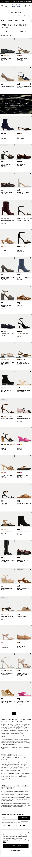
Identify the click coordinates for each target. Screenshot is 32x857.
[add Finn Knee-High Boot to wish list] (15, 541)
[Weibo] (27, 825)
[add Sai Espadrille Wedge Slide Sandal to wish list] (15, 682)
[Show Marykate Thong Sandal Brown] (18, 472)
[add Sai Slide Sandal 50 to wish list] (15, 230)
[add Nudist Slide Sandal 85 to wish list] (15, 626)
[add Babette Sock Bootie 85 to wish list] (15, 201)
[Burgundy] (18, 557)
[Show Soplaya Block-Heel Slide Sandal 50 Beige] (2, 359)
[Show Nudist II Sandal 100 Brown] (8, 670)
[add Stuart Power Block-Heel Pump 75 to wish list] (15, 258)
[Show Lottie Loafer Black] (21, 161)
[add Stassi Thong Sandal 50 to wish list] (15, 597)
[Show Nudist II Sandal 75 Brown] (2, 416)
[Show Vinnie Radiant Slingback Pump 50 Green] (18, 359)
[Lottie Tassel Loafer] (8, 321)
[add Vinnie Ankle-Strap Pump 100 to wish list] (31, 315)
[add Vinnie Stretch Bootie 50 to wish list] (15, 117)
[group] (2, 16)
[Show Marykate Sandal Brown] (2, 529)
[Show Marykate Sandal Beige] (5, 529)
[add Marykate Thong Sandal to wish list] (31, 456)
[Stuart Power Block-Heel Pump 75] (8, 265)
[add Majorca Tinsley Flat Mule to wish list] (31, 484)
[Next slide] (29, 15)
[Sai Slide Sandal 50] (8, 236)
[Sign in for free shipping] (6, 6)
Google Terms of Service (11, 822)
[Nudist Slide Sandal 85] (8, 632)
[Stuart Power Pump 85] (8, 74)
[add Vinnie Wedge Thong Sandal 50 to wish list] (31, 682)
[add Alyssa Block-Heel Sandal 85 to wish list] (15, 428)
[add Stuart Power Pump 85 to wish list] (15, 67)
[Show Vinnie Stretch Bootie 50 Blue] (2, 133)
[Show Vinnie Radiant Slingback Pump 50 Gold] (21, 359)
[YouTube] (24, 825)
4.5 (7, 15)
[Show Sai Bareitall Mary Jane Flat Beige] (5, 55)
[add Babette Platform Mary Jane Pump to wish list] (31, 654)
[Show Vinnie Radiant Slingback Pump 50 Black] (24, 359)
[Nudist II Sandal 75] (8, 406)
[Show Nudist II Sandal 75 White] (8, 416)
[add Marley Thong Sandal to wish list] (31, 371)
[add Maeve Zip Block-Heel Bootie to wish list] (31, 512)
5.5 (19, 15)
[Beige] (2, 642)
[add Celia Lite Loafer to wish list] (31, 541)
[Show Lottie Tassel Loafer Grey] (5, 331)
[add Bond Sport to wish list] (31, 286)
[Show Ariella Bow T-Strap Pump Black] (21, 416)
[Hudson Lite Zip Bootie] (8, 378)
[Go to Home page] (16, 6)
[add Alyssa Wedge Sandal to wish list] (31, 67)
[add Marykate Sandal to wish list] (15, 512)
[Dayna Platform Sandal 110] (8, 293)
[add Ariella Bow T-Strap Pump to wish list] (31, 399)
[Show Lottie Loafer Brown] (18, 161)
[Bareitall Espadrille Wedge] (8, 576)
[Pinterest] (20, 825)
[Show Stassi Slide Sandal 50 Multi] (18, 133)
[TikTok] (16, 825)
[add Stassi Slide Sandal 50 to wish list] (31, 117)
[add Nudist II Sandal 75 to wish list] (31, 201)
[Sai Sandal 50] (8, 491)
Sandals (10, 20)
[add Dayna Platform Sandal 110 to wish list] (15, 286)
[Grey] (2, 161)
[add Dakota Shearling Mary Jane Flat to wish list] (31, 626)
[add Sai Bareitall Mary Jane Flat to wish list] (15, 39)
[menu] (2, 6)
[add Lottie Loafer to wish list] (31, 145)
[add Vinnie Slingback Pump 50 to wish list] (31, 39)
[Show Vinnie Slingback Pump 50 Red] (21, 55)
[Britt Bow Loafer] (8, 180)
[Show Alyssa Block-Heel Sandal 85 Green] (5, 444)
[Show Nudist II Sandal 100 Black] (5, 670)
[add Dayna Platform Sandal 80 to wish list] (15, 145)
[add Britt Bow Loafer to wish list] (15, 173)
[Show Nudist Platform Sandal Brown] (24, 246)
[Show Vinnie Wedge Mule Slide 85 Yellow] (21, 444)
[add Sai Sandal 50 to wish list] (15, 484)
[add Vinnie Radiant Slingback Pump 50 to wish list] (31, 343)
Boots (2, 20)
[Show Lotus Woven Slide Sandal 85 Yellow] (2, 472)
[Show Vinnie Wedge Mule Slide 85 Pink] (18, 444)
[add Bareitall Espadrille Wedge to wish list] (15, 569)
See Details (28, 1)
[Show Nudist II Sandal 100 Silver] (2, 670)
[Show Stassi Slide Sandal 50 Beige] (21, 133)
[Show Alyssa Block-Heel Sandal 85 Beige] (11, 444)
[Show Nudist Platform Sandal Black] (18, 246)
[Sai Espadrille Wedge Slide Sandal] (8, 689)
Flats (23, 20)
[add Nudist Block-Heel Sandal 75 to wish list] (31, 173)
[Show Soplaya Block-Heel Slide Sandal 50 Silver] (5, 359)
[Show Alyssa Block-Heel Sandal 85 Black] (2, 444)
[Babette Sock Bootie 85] (8, 208)
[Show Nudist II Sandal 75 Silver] (11, 416)
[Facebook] (9, 825)
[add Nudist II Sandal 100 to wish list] (15, 654)
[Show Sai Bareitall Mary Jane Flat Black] (2, 55)
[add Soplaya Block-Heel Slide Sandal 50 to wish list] (15, 343)
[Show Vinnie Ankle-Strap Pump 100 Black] (18, 331)
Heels (16, 20)
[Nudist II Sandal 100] (8, 661)
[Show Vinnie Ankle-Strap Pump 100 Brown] (21, 331)
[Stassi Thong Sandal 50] (8, 604)
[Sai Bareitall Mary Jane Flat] (8, 46)
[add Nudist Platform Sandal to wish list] (31, 230)
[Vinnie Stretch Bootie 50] (8, 123)
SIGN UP (24, 817)
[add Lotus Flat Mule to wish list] (31, 597)
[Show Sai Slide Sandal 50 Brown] (2, 246)
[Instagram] (5, 825)
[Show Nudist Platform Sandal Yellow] (21, 246)
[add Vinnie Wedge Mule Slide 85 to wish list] (31, 428)
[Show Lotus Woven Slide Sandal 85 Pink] (5, 472)
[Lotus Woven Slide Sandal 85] (8, 463)
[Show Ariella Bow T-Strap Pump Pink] (18, 416)
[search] (25, 6)
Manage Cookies (15, 850)
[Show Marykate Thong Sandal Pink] (21, 472)
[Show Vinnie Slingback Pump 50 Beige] (18, 55)
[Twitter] (12, 825)
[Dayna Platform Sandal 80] (8, 152)
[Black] (18, 529)
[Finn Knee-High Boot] (8, 548)
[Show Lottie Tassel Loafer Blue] (2, 331)
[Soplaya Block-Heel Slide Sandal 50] (8, 350)
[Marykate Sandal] (8, 519)
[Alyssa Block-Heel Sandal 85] (8, 434)
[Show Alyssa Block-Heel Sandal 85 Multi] (8, 444)
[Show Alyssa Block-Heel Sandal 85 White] (14, 444)
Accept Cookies (16, 846)
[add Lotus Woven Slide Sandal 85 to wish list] (15, 456)
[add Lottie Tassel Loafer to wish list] (15, 315)
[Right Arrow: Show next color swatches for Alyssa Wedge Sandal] (30, 84)
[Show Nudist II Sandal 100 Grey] (11, 670)
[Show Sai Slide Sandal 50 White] (5, 246)
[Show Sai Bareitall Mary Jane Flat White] (8, 55)
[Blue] (18, 274)
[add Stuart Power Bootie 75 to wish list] (31, 258)
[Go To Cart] (30, 6)
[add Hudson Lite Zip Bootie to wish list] (15, 371)
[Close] (28, 832)
